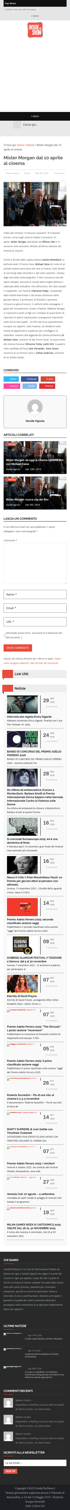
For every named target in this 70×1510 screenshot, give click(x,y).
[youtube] (38, 132)
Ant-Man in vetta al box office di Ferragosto (20, 9)
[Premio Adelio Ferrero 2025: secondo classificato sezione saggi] (22, 915)
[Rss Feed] (43, 132)
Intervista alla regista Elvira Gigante (29, 716)
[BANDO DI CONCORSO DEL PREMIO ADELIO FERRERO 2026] (22, 747)
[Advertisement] (35, 75)
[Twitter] (32, 132)
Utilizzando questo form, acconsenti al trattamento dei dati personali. (34, 635)
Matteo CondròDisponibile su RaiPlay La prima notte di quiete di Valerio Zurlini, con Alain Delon (39, 1405)
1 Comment (51, 947)
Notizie (27, 173)
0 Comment (59, 173)
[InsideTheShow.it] (35, 36)
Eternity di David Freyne (22, 996)
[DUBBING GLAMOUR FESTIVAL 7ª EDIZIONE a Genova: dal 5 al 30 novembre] (22, 953)
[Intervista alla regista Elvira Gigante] (22, 712)
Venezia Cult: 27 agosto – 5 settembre (31, 1194)
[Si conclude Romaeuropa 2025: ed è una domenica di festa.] (22, 834)
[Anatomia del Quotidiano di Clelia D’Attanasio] (13, 1348)
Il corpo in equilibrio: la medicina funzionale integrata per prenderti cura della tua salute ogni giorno (44, 1374)
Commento (10, 540)
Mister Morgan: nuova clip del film (27, 499)
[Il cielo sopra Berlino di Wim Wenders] (13, 1332)
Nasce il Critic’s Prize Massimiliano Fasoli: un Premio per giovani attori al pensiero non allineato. (34, 881)
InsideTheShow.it (45, 1488)
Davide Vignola (35, 421)
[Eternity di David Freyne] (22, 991)
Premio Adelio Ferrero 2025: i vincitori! (31, 1163)
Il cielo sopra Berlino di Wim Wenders (44, 1339)
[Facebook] (26, 132)
